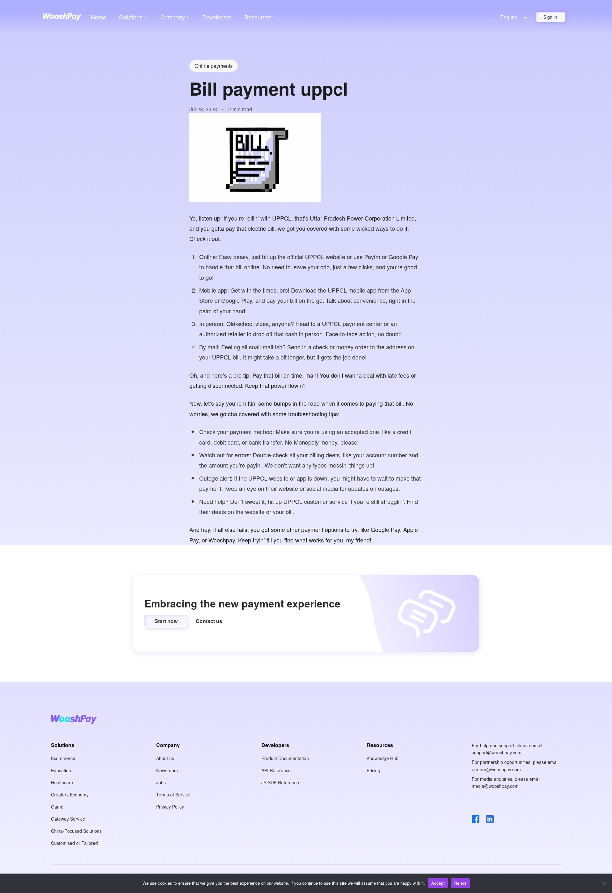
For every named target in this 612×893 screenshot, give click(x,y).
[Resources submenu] (274, 17)
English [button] (508, 17)
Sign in (550, 17)
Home (98, 17)
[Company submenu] (188, 17)
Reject (460, 883)
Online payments (213, 65)
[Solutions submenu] (146, 17)
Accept (438, 883)
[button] (165, 621)
